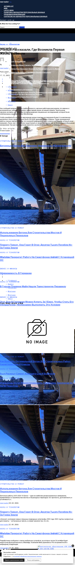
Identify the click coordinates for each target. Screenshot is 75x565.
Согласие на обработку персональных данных (25, 16)
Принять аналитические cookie (14, 560)
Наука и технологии (16, 61)
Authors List (9, 6)
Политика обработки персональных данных (24, 12)
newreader (4, 68)
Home (6, 8)
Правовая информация (14, 14)
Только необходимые (33, 560)
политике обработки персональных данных (28, 556)
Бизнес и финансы (16, 73)
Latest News (9, 10)
